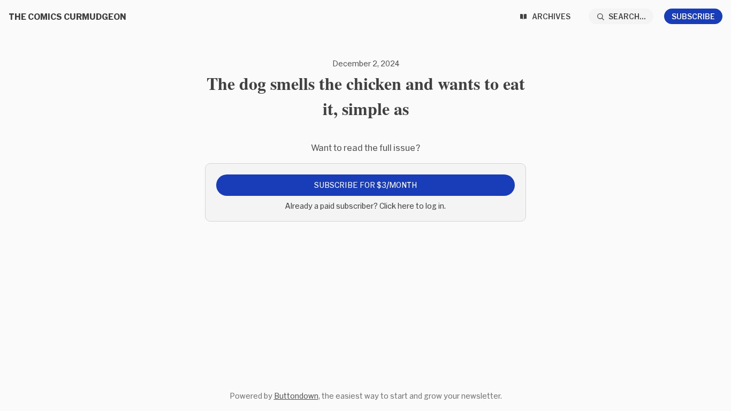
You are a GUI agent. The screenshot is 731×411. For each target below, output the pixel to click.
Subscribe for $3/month (365, 184)
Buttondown (296, 395)
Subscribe (693, 16)
